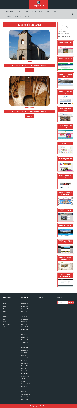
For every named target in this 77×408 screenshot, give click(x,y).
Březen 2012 (24, 373)
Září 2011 (24, 378)
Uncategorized (7, 324)
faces (19, 11)
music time (29, 108)
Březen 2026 (24, 301)
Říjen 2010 (24, 391)
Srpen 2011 (24, 381)
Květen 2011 (24, 386)
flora (41, 11)
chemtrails (8, 16)
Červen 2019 (24, 308)
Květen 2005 (24, 399)
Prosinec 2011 (25, 376)
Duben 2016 (24, 332)
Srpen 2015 (24, 342)
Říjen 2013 (24, 355)
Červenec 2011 (25, 383)
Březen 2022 (24, 306)
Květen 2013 (24, 360)
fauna (48, 11)
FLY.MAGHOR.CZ (9, 11)
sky (55, 11)
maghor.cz (38, 5)
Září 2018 (24, 316)
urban (26, 11)
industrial (18, 16)
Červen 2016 (24, 329)
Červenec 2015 (25, 345)
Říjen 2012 (24, 368)
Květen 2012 (24, 371)
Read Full (30, 70)
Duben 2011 (24, 389)
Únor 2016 (24, 334)
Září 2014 (24, 352)
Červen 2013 (24, 358)
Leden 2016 (24, 337)
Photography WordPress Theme (38, 406)
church (29, 61)
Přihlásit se (42, 301)
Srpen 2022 (24, 303)
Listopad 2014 (25, 350)
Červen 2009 (24, 396)
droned (27, 16)
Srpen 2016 (24, 327)
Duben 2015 (24, 347)
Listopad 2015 (25, 339)
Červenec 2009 (25, 394)
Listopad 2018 (25, 314)
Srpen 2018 (24, 319)
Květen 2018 (24, 324)
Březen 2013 (24, 365)
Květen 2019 (24, 311)
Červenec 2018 (25, 321)
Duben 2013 (24, 363)
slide (4, 321)
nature (34, 11)
